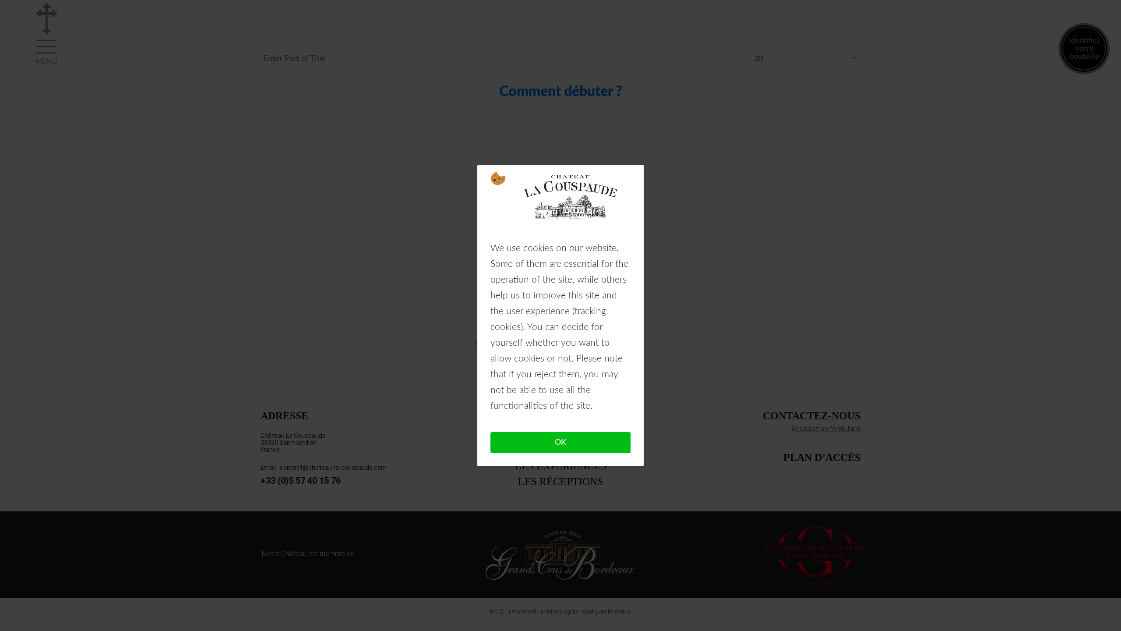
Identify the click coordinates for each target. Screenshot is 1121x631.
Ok (560, 443)
